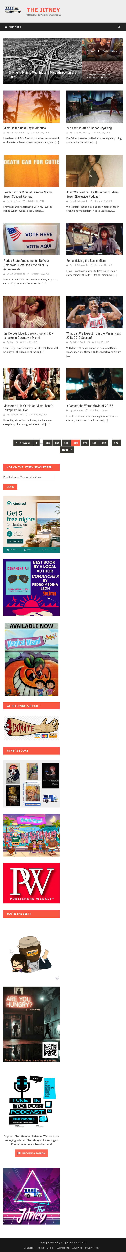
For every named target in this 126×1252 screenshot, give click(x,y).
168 (66, 442)
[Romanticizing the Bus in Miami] (94, 238)
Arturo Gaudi (79, 342)
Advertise (77, 1247)
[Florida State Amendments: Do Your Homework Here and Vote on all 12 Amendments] (31, 238)
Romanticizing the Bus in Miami (86, 261)
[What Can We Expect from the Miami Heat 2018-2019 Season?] (94, 311)
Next (77, 60)
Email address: (11, 477)
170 (85, 442)
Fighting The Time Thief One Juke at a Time (102, 52)
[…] (56, 142)
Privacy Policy (92, 1247)
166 (48, 442)
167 (57, 442)
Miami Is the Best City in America (24, 128)
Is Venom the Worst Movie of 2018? (89, 406)
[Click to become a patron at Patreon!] (31, 1153)
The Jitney (43, 9)
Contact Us (29, 1247)
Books (50, 1247)
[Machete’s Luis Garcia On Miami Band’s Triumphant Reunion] (31, 384)
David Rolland (79, 132)
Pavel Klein (15, 200)
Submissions (63, 1247)
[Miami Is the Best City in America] (31, 106)
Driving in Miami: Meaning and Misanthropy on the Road (99, 76)
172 (104, 442)
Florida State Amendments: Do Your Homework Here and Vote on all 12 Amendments (26, 265)
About (41, 1247)
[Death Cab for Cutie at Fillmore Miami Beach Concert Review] (31, 170)
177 (116, 442)
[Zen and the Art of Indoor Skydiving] (94, 106)
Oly (11, 342)
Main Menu (15, 26)
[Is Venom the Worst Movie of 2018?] (94, 384)
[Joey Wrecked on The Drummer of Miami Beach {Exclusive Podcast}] (94, 170)
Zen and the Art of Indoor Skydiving (89, 128)
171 (94, 442)
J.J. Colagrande (17, 132)
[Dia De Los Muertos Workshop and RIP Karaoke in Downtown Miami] (31, 311)
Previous (8, 60)
